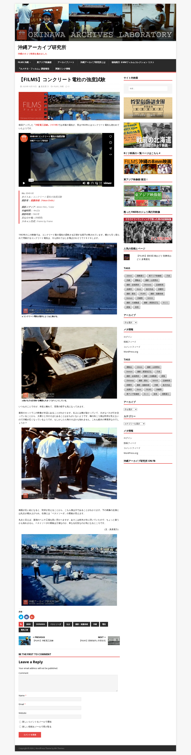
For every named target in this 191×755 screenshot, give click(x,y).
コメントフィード (132, 346)
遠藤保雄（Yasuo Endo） (43, 200)
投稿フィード (130, 341)
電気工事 (24, 630)
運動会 (137, 280)
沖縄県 (140, 298)
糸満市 (129, 289)
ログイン (128, 336)
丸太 (68, 624)
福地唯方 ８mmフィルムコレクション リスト (133, 62)
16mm (129, 276)
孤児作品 (149, 289)
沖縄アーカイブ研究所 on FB (139, 460)
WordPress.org (131, 351)
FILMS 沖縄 (23, 62)
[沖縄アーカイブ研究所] (95, 39)
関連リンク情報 (63, 68)
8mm (28, 624)
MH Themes (59, 748)
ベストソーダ (55, 624)
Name (22, 695)
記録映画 (159, 285)
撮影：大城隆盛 (133, 303)
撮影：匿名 (131, 294)
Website (22, 713)
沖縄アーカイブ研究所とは (92, 62)
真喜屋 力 (45, 86)
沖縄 (62, 86)
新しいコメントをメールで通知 (36, 721)
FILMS (56, 86)
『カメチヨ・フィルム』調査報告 (33, 68)
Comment (23, 673)
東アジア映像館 (44, 62)
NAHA (150, 298)
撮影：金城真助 (133, 285)
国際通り (140, 276)
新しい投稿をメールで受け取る (36, 726)
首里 (137, 307)
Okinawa (40, 624)
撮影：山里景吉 (151, 280)
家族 (128, 307)
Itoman (129, 298)
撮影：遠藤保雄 (81, 624)
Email (21, 704)
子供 (168, 276)
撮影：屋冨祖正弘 (151, 303)
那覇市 (161, 289)
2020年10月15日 (30, 86)
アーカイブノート (66, 62)
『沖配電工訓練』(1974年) (45, 124)
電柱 (104, 624)
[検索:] (148, 88)
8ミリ (165, 303)
